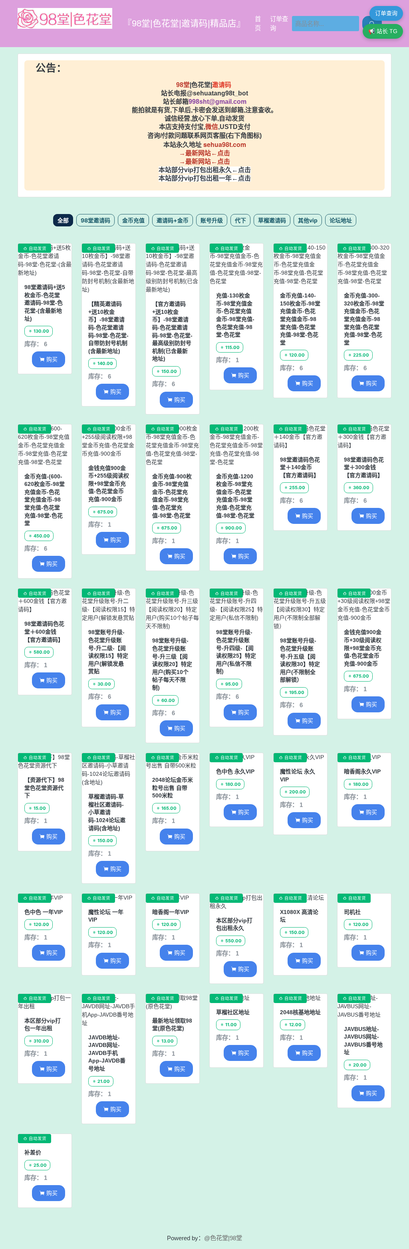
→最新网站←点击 (204, 153)
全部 (63, 220)
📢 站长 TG (382, 31)
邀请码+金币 (173, 220)
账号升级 (212, 220)
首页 (258, 24)
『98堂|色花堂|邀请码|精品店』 (184, 23)
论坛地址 (341, 220)
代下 (240, 220)
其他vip (308, 220)
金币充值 (133, 220)
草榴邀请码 (272, 220)
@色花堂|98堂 (223, 1238)
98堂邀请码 (95, 220)
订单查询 (279, 24)
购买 (48, 359)
